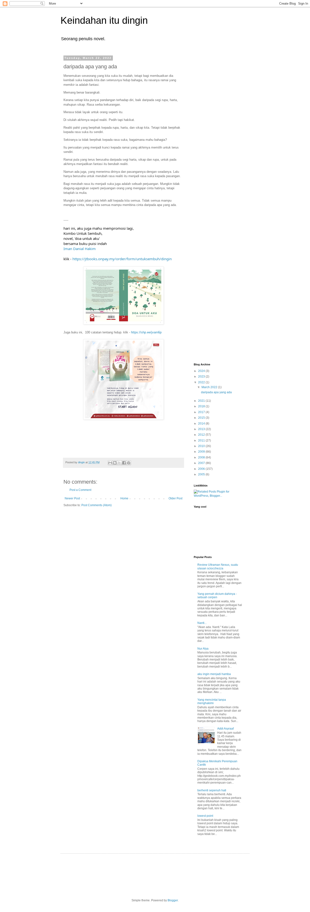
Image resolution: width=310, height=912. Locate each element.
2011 (202, 440)
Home (124, 498)
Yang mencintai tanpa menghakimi (211, 701)
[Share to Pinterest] (128, 462)
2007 (202, 463)
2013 (202, 429)
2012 (202, 434)
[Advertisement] (213, 129)
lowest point (205, 816)
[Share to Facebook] (124, 462)
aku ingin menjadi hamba (214, 674)
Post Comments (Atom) (96, 505)
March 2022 (210, 387)
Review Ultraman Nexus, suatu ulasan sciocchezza (217, 566)
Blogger (173, 900)
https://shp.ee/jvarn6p (146, 332)
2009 (202, 451)
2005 (202, 474)
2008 (202, 457)
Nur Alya (203, 648)
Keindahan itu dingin (104, 20)
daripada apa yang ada (216, 392)
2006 (202, 469)
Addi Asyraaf (225, 728)
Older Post (175, 498)
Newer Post (72, 498)
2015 (202, 417)
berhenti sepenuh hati (211, 790)
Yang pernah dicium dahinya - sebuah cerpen (217, 595)
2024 (202, 371)
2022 (202, 382)
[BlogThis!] (114, 462)
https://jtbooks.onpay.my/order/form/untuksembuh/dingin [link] (122, 258)
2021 (202, 400)
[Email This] (110, 462)
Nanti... (202, 623)
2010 (202, 446)
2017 (202, 412)
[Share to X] (119, 462)
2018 (202, 406)
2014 (202, 423)
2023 (202, 376)
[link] (79, 248)
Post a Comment (80, 490)
